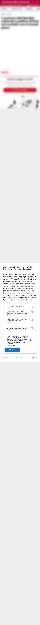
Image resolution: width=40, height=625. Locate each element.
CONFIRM (12, 349)
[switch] (31, 312)
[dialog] (20, 312)
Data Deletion (7, 358)
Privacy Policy (32, 358)
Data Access (20, 358)
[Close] (36, 267)
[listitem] (20, 307)
